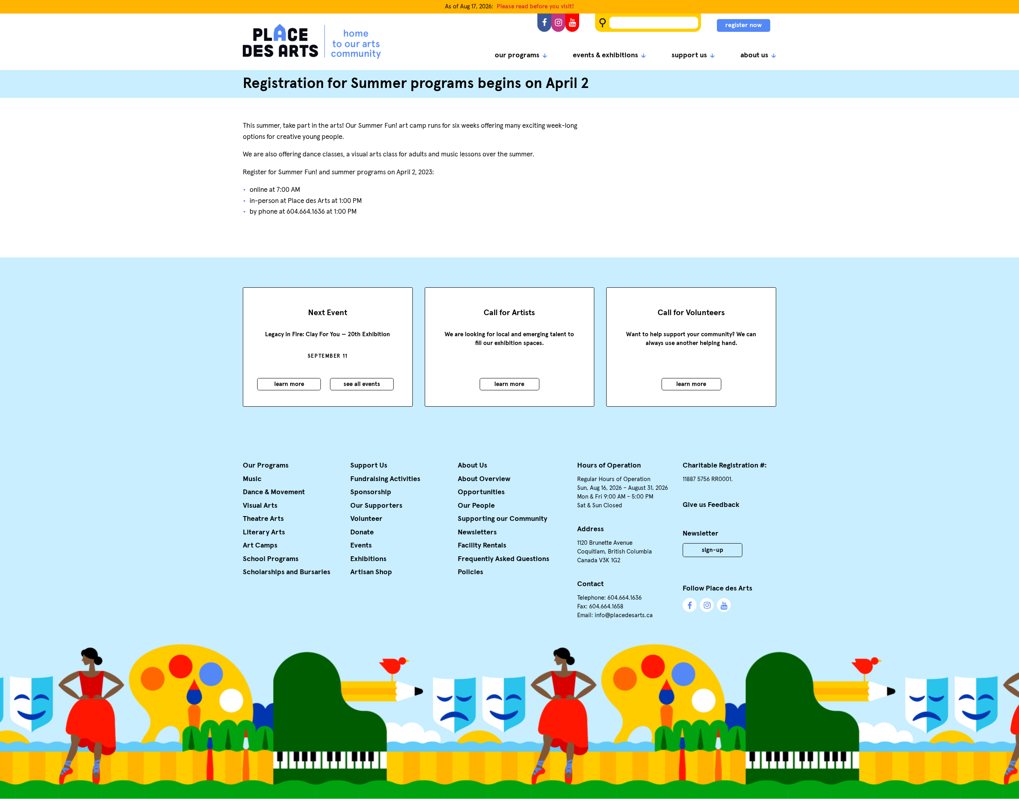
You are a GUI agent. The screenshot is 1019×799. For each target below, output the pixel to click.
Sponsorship (370, 492)
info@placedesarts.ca (624, 615)
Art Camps (260, 545)
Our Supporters (376, 505)
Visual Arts (260, 505)
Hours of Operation (609, 465)
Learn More (289, 384)
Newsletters (477, 532)
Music (252, 479)
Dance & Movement (274, 492)
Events (361, 545)
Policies (470, 572)
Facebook (544, 23)
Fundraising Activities (385, 479)
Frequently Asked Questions (503, 559)
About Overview (484, 479)
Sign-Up (712, 550)
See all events (362, 384)
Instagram (558, 23)
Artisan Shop (371, 572)
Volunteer (366, 518)
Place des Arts (312, 41)
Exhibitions (368, 559)
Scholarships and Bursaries (286, 572)
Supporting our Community (502, 518)
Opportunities (481, 492)
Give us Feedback (711, 505)
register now (743, 25)
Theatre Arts (263, 518)
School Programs (271, 559)
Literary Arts (264, 532)
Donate (362, 532)
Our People (476, 505)
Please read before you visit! (535, 7)
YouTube (572, 23)
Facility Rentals (482, 545)
